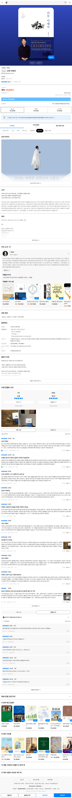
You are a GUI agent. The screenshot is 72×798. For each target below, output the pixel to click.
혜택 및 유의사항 (18, 405)
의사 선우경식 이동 (8, 295)
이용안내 (3, 329)
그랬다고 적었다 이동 (6, 717)
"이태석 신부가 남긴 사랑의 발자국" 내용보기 (36, 578)
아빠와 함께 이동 (55, 748)
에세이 (15, 317)
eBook (4, 317)
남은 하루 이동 (31, 748)
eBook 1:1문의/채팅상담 (51, 783)
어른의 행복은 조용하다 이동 (31, 717)
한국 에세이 (21, 317)
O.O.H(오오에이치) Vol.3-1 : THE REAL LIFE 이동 (55, 717)
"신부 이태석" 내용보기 (36, 444)
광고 (58, 788)
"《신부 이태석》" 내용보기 (36, 494)
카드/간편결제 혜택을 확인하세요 (60, 104)
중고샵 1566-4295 (39, 783)
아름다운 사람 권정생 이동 (57, 295)
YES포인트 (4, 93)
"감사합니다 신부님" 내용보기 (36, 544)
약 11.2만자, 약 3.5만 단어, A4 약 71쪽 (21, 346)
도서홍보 (54, 788)
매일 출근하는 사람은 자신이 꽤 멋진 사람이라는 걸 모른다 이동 (43, 748)
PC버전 (36, 788)
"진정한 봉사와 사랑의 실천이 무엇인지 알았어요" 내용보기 (36, 461)
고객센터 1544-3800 (19, 783)
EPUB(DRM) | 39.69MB (17, 343)
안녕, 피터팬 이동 (19, 717)
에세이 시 (9, 317)
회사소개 (41, 788)
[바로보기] (9, 418)
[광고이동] (65, 2)
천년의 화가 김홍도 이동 (45, 295)
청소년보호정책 (30, 788)
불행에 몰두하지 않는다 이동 (43, 717)
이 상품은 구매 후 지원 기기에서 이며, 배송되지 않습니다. (30, 117)
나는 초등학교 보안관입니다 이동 (6, 748)
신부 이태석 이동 (20, 295)
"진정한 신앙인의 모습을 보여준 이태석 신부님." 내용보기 (36, 510)
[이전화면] (2, 2)
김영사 (3, 79)
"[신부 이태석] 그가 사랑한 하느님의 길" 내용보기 (36, 477)
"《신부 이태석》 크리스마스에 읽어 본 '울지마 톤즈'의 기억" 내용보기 (36, 595)
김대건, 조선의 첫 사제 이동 (32, 295)
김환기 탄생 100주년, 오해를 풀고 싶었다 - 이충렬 (17, 277)
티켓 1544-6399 (29, 783)
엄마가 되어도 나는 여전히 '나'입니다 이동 (19, 748)
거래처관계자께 (47, 788)
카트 (70, 2)
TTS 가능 (14, 334)
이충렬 (3, 76)
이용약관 (15, 788)
